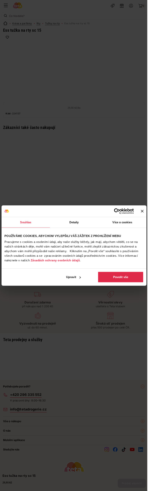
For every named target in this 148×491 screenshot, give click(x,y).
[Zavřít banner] (142, 211)
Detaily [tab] (74, 222)
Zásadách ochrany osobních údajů (55, 260)
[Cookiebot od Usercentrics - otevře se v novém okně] (117, 211)
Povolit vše (120, 277)
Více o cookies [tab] (122, 222)
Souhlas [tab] (25, 222)
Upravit (71, 277)
